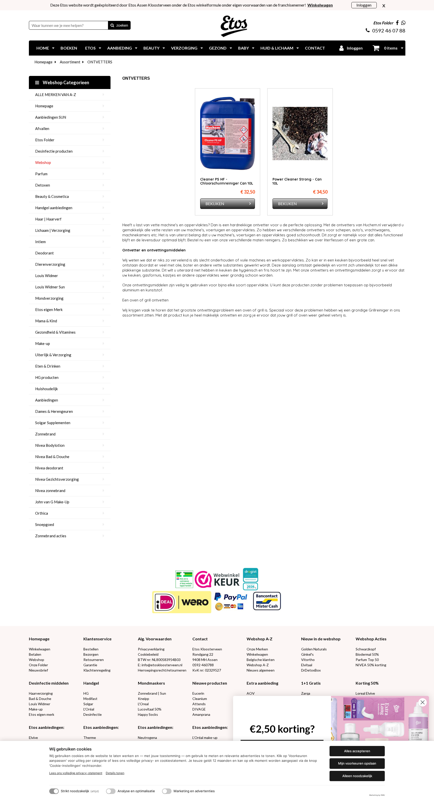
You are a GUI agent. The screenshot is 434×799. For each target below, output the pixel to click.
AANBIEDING (119, 48)
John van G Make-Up (52, 502)
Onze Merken (257, 649)
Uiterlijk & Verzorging (53, 354)
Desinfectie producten (54, 151)
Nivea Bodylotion (50, 445)
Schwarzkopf (366, 649)
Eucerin (198, 693)
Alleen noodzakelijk (357, 776)
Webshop (43, 162)
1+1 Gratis (311, 683)
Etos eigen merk (41, 714)
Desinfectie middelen (49, 683)
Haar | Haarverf (48, 219)
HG (86, 693)
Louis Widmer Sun (50, 287)
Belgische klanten (261, 659)
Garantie (90, 665)
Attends (199, 704)
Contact (200, 638)
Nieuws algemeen (261, 670)
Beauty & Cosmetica (52, 196)
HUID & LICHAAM (276, 48)
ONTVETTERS (99, 62)
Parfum (41, 173)
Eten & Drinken (47, 366)
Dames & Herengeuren (54, 411)
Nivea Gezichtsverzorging (57, 479)
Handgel (91, 683)
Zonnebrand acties (50, 536)
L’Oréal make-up (205, 737)
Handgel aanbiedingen (53, 207)
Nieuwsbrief (38, 670)
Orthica (41, 513)
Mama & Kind (46, 321)
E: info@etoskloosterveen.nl (160, 665)
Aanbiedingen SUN (50, 117)
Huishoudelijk (46, 388)
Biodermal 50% (367, 654)
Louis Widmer (46, 275)
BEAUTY (151, 48)
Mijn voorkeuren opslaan (357, 763)
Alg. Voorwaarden (155, 638)
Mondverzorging (49, 298)
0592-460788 (203, 665)
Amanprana (201, 714)
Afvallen (42, 128)
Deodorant (44, 253)
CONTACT (315, 48)
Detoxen (42, 185)
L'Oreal (143, 704)
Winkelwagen (39, 649)
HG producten (47, 377)
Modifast (90, 698)
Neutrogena (147, 737)
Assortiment (70, 62)
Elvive (33, 737)
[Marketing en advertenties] (167, 791)
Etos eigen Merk (49, 309)
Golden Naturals (314, 649)
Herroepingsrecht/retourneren (162, 670)
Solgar (88, 704)
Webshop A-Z (260, 638)
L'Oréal (88, 709)
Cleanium (199, 698)
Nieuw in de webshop (321, 638)
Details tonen (115, 773)
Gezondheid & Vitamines (55, 332)
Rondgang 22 (202, 654)
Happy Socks (148, 714)
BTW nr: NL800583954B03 (159, 659)
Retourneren (93, 659)
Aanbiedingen (46, 400)
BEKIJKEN (214, 203)
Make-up (42, 343)
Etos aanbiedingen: (46, 727)
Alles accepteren (357, 751)
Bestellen (90, 649)
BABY (243, 48)
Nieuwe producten (209, 683)
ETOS (90, 48)
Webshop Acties (371, 638)
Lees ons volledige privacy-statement (75, 773)
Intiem (40, 241)
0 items (390, 48)
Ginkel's (307, 654)
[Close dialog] (422, 702)
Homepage (43, 62)
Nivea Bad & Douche (52, 456)
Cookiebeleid (148, 654)
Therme (89, 737)
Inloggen (363, 5)
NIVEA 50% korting (371, 665)
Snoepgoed (44, 524)
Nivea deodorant (49, 468)
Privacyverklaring (151, 649)
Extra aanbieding (262, 683)
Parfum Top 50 (367, 659)
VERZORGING (184, 48)
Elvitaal (306, 665)
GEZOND (218, 48)
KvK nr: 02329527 (206, 670)
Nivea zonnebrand (50, 490)
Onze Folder (38, 665)
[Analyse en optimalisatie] (111, 791)
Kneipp (143, 698)
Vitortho (308, 659)
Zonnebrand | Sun (152, 693)
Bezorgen (90, 654)
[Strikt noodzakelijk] (54, 791)
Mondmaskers (151, 683)
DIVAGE (199, 709)
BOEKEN (69, 48)
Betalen (35, 654)
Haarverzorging (41, 693)
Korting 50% (367, 683)
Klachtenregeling (97, 670)
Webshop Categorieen (65, 82)
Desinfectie (92, 714)
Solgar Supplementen (52, 422)
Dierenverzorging (50, 264)
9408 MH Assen (205, 659)
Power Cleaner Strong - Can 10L (297, 181)
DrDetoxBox (311, 670)
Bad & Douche (40, 698)
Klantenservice (97, 638)
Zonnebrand (45, 434)
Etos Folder (45, 140)
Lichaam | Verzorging (52, 230)
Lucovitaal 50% (149, 709)
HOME (42, 48)
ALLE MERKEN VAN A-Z (55, 94)
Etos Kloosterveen (207, 649)
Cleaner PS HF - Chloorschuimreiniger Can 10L (226, 181)
